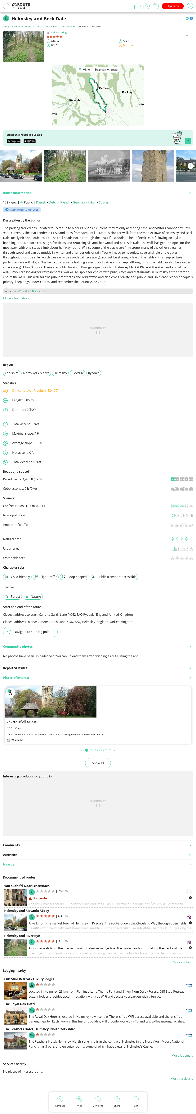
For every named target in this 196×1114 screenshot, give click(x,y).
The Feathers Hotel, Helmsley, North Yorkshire (39, 1029)
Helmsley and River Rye (22, 936)
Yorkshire (59, 26)
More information (16, 298)
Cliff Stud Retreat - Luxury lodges (29, 979)
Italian (91, 202)
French (65, 202)
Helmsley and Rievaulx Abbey (26, 911)
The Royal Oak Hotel (19, 1004)
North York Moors (36, 373)
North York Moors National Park (30, 291)
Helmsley (70, 26)
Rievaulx (77, 373)
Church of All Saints (22, 722)
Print (79, 1105)
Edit (136, 1105)
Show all (98, 763)
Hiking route (9, 26)
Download (98, 1105)
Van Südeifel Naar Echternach (27, 886)
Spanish (104, 202)
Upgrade (173, 6)
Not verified (41, 898)
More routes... (183, 962)
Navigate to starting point (32, 632)
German (79, 202)
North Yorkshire (44, 26)
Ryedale (93, 373)
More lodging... (182, 1055)
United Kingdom (26, 26)
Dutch (53, 202)
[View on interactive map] (98, 123)
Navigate (60, 1105)
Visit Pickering (59, 32)
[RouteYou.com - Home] (21, 6)
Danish (41, 202)
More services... (182, 1078)
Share (117, 1105)
